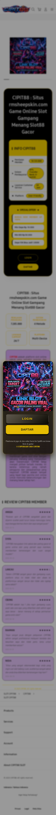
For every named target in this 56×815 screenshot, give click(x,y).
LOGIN (27, 418)
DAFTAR (27, 429)
